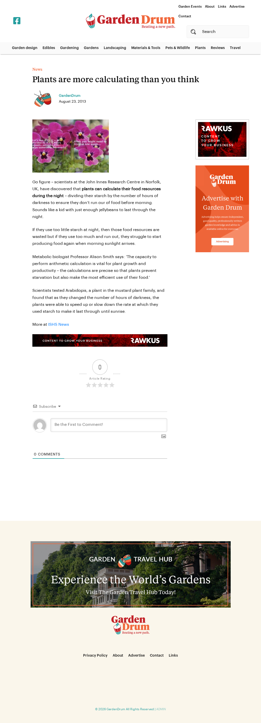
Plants (200, 48)
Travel (235, 48)
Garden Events (190, 6)
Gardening (69, 48)
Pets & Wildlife (177, 48)
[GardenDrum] (130, 21)
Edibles (49, 48)
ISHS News (58, 324)
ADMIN (161, 709)
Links (222, 6)
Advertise (237, 6)
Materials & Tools (145, 48)
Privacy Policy (95, 655)
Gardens (91, 48)
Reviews (218, 48)
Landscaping (115, 48)
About (210, 6)
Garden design (24, 48)
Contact (184, 16)
